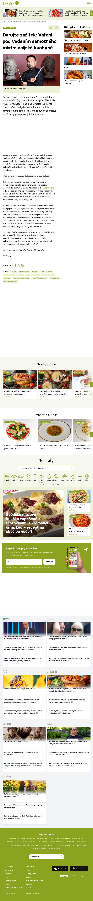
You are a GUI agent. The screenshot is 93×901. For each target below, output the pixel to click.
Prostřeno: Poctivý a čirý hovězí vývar (53, 447)
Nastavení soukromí (32, 893)
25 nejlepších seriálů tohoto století (16, 741)
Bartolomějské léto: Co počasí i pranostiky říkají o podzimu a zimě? (21, 795)
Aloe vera (30, 845)
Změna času (65, 838)
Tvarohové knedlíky (79, 845)
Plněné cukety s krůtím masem (76, 40)
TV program (54, 838)
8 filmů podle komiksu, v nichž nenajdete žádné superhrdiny (21, 753)
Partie (74, 838)
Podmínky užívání (10, 881)
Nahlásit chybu (10, 893)
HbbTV (7, 877)
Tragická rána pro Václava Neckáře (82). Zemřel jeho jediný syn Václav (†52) (68, 637)
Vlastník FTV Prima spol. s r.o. (13, 889)
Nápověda (29, 884)
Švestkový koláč (54, 849)
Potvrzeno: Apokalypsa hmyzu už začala (18, 689)
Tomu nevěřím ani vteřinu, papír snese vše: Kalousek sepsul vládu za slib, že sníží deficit (23, 637)
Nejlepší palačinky (39, 849)
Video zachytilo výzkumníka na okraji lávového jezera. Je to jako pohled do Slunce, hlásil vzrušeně (23, 712)
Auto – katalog (42, 842)
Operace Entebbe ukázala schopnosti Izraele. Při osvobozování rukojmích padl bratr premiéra (21, 701)
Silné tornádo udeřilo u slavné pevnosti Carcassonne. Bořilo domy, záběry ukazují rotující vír (23, 659)
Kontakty (29, 877)
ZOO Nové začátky (27, 842)
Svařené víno (81, 842)
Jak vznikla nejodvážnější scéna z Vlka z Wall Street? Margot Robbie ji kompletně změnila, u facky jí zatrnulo (23, 764)
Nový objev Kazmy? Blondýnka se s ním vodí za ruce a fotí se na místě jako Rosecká (68, 764)
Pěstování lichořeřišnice (44, 845)
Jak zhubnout (14, 838)
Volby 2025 (71, 842)
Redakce (29, 888)
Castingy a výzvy (31, 874)
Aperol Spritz (69, 67)
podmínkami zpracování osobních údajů (38, 567)
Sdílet (54, 28)
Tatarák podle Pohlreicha (16, 845)
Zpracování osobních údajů (34, 881)
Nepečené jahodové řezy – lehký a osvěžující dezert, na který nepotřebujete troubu (76, 13)
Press (28, 870)
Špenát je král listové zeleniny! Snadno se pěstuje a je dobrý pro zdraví (23, 806)
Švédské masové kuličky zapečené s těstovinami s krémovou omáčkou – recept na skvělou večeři (27, 523)
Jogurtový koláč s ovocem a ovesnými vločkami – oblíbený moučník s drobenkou (66, 712)
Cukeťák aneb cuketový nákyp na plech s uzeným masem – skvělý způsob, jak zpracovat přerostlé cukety (31, 14)
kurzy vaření (48, 188)
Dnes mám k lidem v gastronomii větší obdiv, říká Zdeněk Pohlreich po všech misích (69, 659)
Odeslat (49, 562)
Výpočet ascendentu (62, 845)
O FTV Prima (9, 867)
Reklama (8, 874)
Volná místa (9, 870)
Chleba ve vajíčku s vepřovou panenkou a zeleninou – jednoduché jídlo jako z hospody (18, 393)
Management (30, 867)
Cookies (7, 884)
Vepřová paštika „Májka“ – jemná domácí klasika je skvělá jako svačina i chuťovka (53, 393)
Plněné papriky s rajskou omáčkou (73, 82)
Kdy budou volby (12, 842)
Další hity (84, 27)
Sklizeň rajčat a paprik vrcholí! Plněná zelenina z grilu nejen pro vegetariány (23, 817)
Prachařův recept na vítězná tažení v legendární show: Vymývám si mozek (68, 648)
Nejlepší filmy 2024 (28, 838)
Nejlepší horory (42, 838)
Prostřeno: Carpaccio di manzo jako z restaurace (17, 447)
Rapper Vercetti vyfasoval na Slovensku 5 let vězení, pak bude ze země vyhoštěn (69, 753)
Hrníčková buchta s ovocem (75, 54)
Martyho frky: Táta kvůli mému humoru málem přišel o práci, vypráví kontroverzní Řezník (68, 742)
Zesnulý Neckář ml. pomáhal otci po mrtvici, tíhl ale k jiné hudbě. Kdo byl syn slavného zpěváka (23, 648)
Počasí (81, 838)
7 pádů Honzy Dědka (57, 842)
